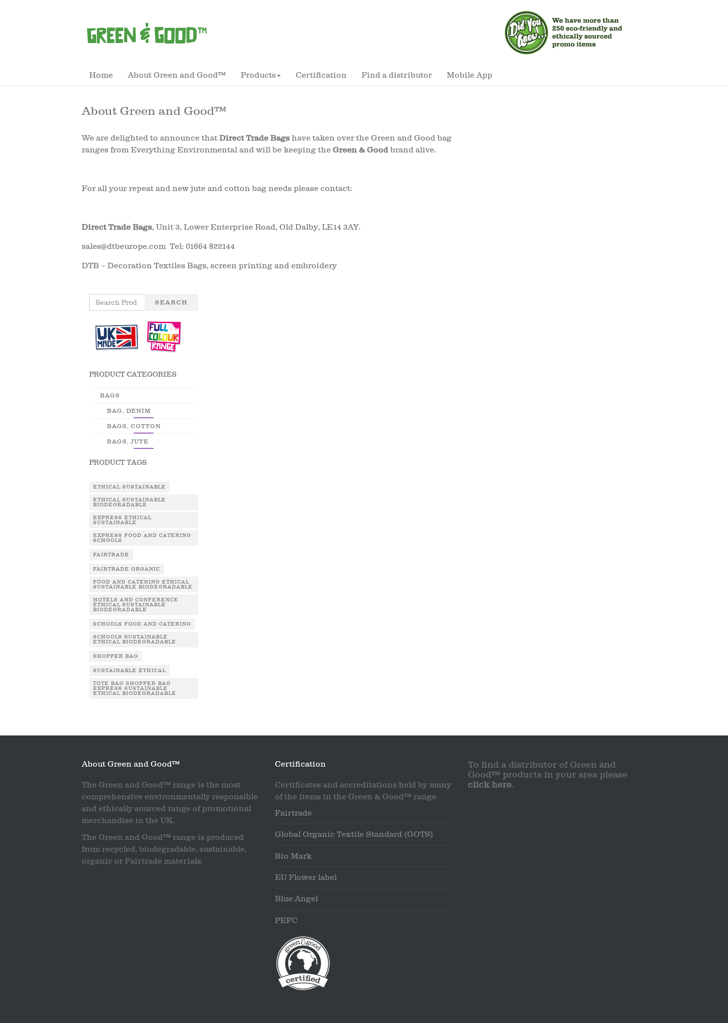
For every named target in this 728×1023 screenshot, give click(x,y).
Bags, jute (128, 441)
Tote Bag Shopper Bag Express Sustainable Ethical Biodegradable (134, 688)
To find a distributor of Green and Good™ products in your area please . (547, 775)
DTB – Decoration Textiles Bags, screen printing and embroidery (209, 265)
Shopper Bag (115, 656)
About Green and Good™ (177, 75)
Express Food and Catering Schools (142, 538)
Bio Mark (293, 856)
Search (171, 302)
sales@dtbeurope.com (124, 246)
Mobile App (469, 75)
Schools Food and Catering (142, 624)
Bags (110, 395)
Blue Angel (296, 898)
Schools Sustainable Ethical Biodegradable (134, 639)
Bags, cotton (134, 426)
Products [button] (258, 75)
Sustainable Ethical (129, 671)
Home (101, 75)
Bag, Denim (129, 410)
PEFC (286, 920)
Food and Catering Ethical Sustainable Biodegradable (143, 584)
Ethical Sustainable (129, 487)
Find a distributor (397, 75)
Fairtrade (111, 555)
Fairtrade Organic (126, 569)
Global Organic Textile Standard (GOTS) (354, 834)
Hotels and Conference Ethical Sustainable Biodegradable (135, 605)
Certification (321, 75)
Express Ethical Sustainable (122, 520)
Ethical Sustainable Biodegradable (129, 502)
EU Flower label (306, 877)
